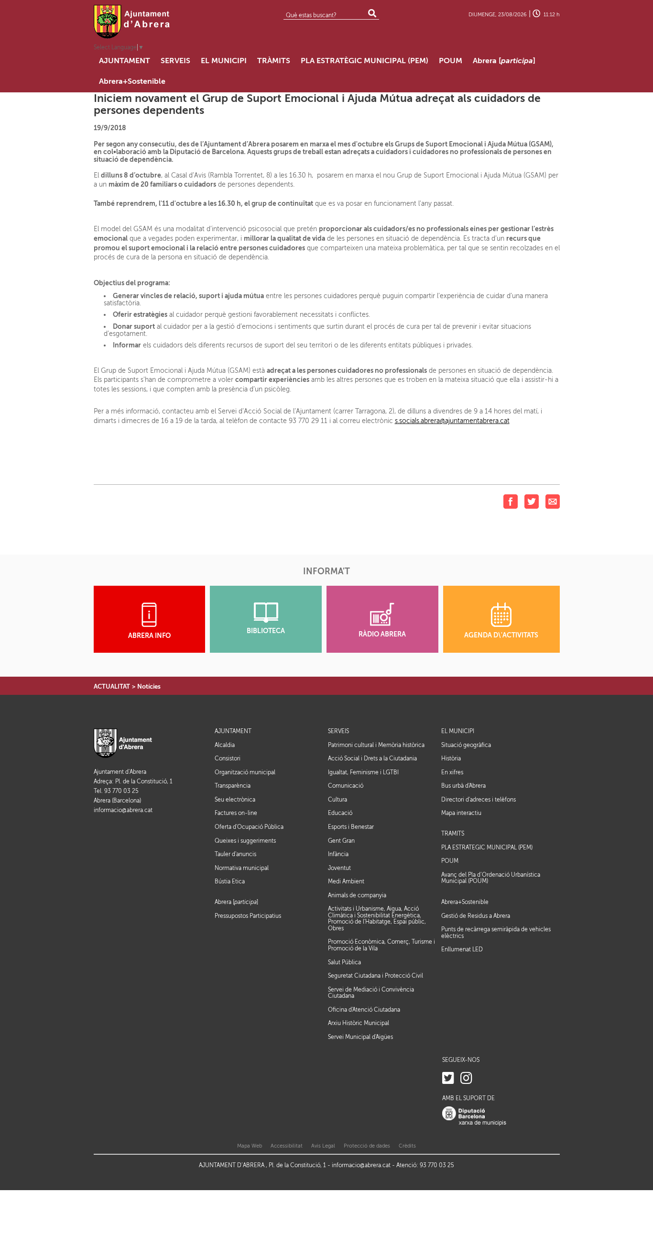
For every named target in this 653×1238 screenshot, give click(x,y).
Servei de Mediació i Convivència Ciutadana (371, 993)
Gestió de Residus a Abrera (475, 916)
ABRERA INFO (149, 635)
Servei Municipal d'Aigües (360, 1037)
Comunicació (345, 785)
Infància (338, 854)
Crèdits (407, 1146)
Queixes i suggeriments (245, 840)
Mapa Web (249, 1146)
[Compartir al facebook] (510, 501)
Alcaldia (225, 745)
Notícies (149, 686)
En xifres (452, 772)
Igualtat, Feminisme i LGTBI (363, 772)
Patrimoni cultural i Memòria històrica (376, 745)
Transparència (232, 785)
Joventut (339, 868)
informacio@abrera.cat (123, 810)
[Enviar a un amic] (552, 501)
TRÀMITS (452, 834)
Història (451, 758)
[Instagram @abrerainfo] (466, 1078)
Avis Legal (323, 1146)
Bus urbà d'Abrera (463, 785)
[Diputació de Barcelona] (474, 1116)
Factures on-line (236, 813)
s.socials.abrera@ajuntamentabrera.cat (452, 420)
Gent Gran (341, 840)
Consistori (227, 758)
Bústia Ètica (230, 881)
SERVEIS (338, 731)
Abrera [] (236, 902)
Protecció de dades (367, 1146)
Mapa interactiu (461, 813)
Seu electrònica (235, 799)
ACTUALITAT (112, 686)
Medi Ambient (346, 881)
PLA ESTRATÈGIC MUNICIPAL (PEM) (487, 848)
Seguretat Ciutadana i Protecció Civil (375, 975)
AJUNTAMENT (233, 731)
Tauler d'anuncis (235, 854)
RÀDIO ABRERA (382, 634)
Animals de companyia (357, 895)
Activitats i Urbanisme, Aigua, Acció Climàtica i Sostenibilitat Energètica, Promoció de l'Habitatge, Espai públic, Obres (377, 918)
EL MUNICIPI (457, 731)
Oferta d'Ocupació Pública (249, 827)
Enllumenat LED (462, 949)
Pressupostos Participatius (248, 916)
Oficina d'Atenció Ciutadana (364, 1009)
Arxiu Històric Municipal (358, 1023)
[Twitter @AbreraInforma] (448, 1078)
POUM (449, 861)
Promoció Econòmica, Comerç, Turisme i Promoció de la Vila (381, 945)
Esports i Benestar (351, 827)
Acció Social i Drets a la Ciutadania (372, 758)
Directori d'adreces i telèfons (478, 799)
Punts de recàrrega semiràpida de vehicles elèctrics (496, 932)
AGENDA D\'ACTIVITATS (501, 635)
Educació (340, 813)
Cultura (337, 799)
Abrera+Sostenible (465, 902)
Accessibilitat (287, 1146)
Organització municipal (245, 772)
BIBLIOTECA (266, 631)
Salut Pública (344, 962)
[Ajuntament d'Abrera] (132, 21)
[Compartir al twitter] (531, 501)
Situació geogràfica (466, 745)
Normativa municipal (242, 868)
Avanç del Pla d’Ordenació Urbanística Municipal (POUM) (490, 878)
